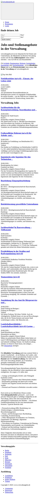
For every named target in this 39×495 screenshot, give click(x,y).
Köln (6, 458)
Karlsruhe (8, 454)
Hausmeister (5, 65)
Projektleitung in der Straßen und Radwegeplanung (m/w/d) (15, 252)
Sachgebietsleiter (18, 65)
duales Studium (10, 479)
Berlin (7, 450)
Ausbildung (9, 476)
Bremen (7, 462)
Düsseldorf (8, 466)
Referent (22, 63)
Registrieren (9, 24)
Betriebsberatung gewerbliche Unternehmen (19, 204)
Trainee (7, 481)
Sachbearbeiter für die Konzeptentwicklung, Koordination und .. (19, 108)
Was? (22, 35)
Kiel (6, 456)
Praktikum (8, 477)
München (8, 460)
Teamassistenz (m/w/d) (10, 277)
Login (7, 26)
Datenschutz (9, 492)
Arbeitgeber (9, 488)
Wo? (22, 37)
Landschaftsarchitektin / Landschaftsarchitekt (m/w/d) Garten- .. (18, 325)
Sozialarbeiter (30, 63)
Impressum (8, 490)
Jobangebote (8, 346)
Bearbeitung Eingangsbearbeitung (15, 181)
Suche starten (6, 39)
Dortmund (8, 464)
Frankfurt (8, 467)
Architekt (6, 63)
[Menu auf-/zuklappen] (17, 11)
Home (7, 22)
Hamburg (8, 452)
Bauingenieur (14, 63)
